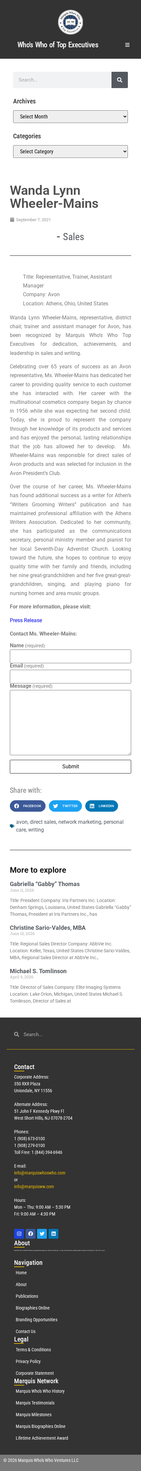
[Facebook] (30, 1234)
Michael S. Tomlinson (38, 971)
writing (36, 830)
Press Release (26, 620)
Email (27, 665)
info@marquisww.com (34, 1186)
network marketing (79, 822)
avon (22, 822)
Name (27, 645)
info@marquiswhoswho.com (40, 1172)
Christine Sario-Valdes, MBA (48, 927)
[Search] (119, 80)
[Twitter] (42, 1234)
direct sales (43, 822)
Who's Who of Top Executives (57, 44)
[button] (127, 45)
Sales (73, 236)
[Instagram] (19, 1234)
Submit (70, 766)
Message (31, 686)
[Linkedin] (53, 1234)
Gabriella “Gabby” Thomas (45, 884)
